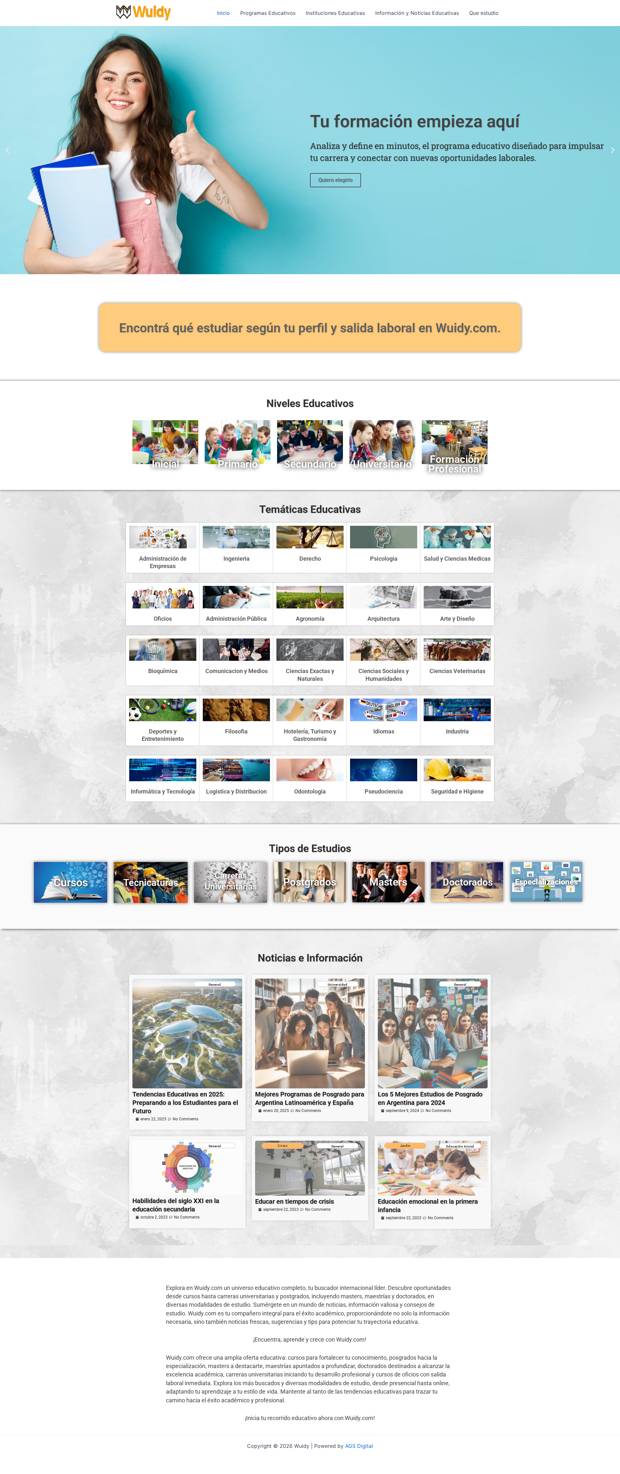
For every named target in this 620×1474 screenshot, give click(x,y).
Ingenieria (236, 558)
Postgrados (309, 882)
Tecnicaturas (150, 882)
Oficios (163, 618)
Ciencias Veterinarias (457, 671)
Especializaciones (546, 882)
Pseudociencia (384, 791)
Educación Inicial (460, 1146)
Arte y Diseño (457, 618)
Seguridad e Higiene (457, 791)
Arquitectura (383, 618)
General (215, 984)
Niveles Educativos (310, 403)
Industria (457, 731)
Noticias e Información (310, 958)
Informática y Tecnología (163, 791)
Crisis (282, 1145)
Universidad (337, 984)
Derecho (310, 558)
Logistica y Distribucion (236, 791)
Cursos (71, 882)
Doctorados (468, 882)
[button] (7, 150)
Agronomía (310, 618)
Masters (388, 882)
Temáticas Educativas (310, 509)
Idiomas (383, 731)
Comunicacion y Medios (236, 671)
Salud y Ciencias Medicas (457, 558)
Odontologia (310, 791)
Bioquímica (163, 671)
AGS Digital (359, 1446)
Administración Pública (236, 618)
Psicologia (384, 558)
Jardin (405, 1145)
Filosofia (236, 731)
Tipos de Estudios (310, 848)
